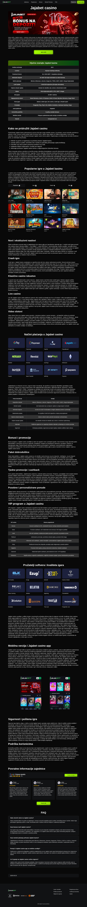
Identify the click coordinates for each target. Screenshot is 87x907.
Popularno (15, 185)
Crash (51, 185)
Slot (69, 185)
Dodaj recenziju (71, 775)
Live (34, 185)
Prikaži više (43, 803)
